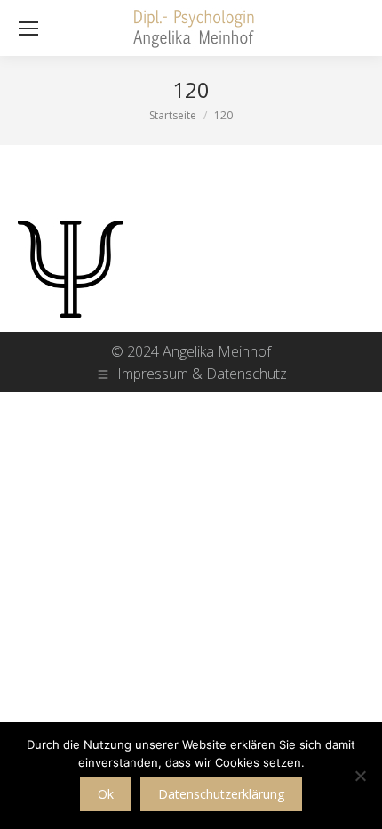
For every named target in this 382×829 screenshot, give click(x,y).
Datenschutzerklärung (221, 793)
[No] (360, 776)
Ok (106, 793)
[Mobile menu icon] (28, 28)
